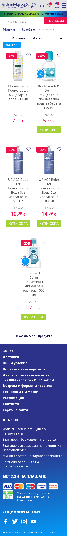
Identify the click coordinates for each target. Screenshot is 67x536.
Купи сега (49, 130)
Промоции (55, 20)
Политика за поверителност (27, 369)
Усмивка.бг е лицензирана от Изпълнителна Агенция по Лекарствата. (35, 496)
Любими (51, 4)
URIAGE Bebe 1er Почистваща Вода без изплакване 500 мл (18, 190)
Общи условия (15, 363)
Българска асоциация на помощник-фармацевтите (32, 447)
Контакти (11, 404)
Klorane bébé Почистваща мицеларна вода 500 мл (18, 92)
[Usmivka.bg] (15, 5)
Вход (42, 5)
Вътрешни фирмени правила (27, 385)
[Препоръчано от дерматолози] (49, 66)
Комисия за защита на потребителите (21, 464)
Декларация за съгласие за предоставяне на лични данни (28, 377)
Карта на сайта (15, 410)
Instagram (24, 521)
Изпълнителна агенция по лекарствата (24, 431)
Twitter (15, 521)
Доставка (11, 357)
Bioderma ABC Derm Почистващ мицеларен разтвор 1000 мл (33, 284)
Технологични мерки (20, 391)
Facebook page (5, 521)
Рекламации (13, 398)
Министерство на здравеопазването (33, 456)
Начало (4, 21)
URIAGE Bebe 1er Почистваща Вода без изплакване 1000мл (49, 190)
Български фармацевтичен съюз (29, 439)
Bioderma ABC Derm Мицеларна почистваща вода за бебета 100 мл (49, 97)
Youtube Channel (33, 521)
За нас (8, 351)
